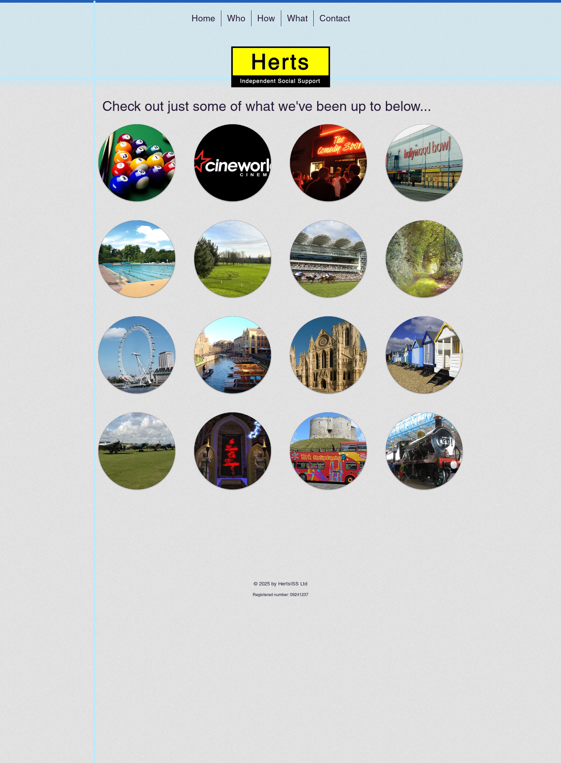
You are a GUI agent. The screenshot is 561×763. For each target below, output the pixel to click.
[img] (136, 162)
